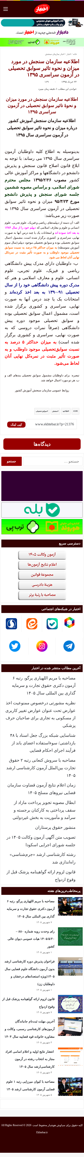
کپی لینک (16, 424)
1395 (76, 411)
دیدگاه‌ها (42, 444)
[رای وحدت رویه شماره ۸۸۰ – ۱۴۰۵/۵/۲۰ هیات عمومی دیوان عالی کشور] (70, 936)
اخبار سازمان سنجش (55, 54)
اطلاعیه (65, 411)
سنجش (55, 411)
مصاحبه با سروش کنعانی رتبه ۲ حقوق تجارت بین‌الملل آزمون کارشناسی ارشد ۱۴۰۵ (40, 768)
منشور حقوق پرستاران (55, 827)
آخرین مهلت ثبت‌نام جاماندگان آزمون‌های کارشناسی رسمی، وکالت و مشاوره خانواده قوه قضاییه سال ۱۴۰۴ (29, 1029)
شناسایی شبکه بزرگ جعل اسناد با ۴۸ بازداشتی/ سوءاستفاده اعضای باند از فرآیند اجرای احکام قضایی (42, 743)
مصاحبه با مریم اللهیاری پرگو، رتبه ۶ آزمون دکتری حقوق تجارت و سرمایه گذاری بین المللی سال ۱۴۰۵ (43, 686)
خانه (75, 54)
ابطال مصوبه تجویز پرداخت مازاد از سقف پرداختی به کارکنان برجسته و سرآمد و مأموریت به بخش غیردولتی (44, 810)
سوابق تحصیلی (41, 411)
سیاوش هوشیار (56, 1125)
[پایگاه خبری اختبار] (42, 9)
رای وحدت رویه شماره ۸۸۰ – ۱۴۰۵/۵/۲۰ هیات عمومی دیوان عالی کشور (31, 939)
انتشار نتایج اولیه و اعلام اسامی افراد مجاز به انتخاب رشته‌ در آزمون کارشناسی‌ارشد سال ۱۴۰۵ (30, 1059)
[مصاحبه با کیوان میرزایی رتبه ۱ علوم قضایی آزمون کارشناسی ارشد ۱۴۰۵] (70, 1087)
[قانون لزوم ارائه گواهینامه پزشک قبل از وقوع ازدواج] (70, 1004)
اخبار (69, 54)
